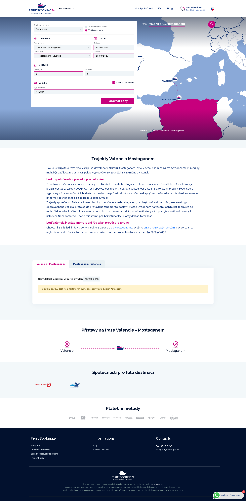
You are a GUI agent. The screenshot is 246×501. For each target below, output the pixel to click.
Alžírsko (153, 130)
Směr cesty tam (41, 25)
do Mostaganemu (121, 227)
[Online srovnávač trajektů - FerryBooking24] (42, 8)
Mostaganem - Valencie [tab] (87, 264)
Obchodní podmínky (40, 450)
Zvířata (88, 70)
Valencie (67, 350)
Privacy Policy (37, 458)
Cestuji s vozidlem (125, 83)
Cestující (38, 70)
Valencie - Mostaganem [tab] (51, 264)
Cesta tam (39, 43)
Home (143, 130)
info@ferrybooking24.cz (167, 450)
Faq (160, 8)
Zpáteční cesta (95, 30)
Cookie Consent (101, 450)
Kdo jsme (35, 445)
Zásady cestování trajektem (44, 454)
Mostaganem (175, 350)
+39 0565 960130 (194, 7)
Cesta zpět (39, 51)
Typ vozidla (39, 88)
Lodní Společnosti (143, 8)
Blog (170, 8)
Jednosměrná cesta (97, 27)
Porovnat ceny (117, 101)
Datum (97, 43)
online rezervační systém (159, 227)
